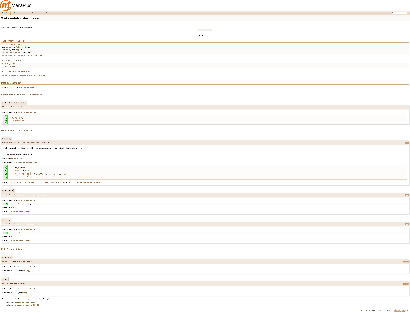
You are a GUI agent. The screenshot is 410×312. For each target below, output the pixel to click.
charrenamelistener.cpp (28, 112)
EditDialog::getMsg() (47, 182)
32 (14, 112)
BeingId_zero (20, 120)
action (8, 47)
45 (14, 200)
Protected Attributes (404, 16)
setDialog (9, 52)
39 (14, 162)
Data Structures (37, 13)
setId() (24, 293)
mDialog (15, 64)
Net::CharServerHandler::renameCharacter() (84, 182)
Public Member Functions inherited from (23, 55)
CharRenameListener (13, 44)
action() (15, 271)
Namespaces (24, 13)
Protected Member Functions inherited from (24, 75)
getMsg (63, 174)
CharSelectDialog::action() (22, 211)
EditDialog (18, 52)
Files (47, 13)
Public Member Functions (392, 16)
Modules (15, 13)
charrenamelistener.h (18, 24)
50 (14, 289)
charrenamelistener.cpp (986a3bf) (27, 305)
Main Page (5, 13)
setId (8, 50)
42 (14, 229)
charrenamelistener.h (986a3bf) (26, 303)
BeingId (17, 50)
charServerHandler (26, 173)
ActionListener (37, 55)
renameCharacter (41, 174)
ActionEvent (20, 47)
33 (13, 87)
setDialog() (26, 271)
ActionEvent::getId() (32, 182)
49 (14, 267)
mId (13, 66)
